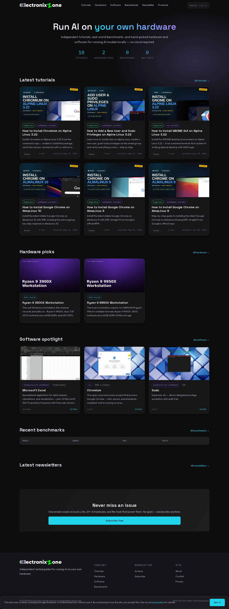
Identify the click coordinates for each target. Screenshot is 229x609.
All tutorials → (202, 80)
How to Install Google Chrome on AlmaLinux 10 (46, 209)
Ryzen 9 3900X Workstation (43, 302)
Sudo (155, 390)
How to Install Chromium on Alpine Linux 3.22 (47, 132)
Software (115, 5)
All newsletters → (200, 465)
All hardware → (201, 252)
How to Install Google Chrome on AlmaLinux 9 (110, 209)
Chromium (94, 390)
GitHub (138, 409)
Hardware (100, 5)
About (179, 571)
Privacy (179, 581)
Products (163, 5)
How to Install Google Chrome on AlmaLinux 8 (175, 209)
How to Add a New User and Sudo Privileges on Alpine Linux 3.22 (111, 132)
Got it (217, 602)
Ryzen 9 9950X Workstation (107, 302)
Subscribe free (114, 520)
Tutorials (86, 5)
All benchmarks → (199, 430)
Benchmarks (131, 5)
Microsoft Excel (34, 390)
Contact (180, 576)
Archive (139, 571)
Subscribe (140, 576)
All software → (201, 339)
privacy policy (156, 602)
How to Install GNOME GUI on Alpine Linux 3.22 (177, 132)
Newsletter (148, 5)
